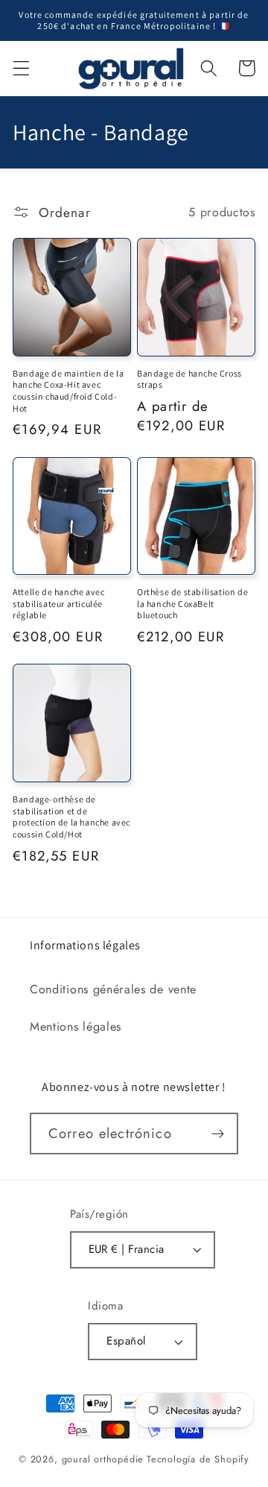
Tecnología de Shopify (198, 1459)
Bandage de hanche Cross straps (189, 379)
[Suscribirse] (218, 1133)
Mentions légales (75, 1026)
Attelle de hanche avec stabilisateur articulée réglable (58, 603)
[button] (21, 68)
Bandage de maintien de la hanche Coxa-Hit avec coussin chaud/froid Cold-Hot (68, 391)
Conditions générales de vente (113, 989)
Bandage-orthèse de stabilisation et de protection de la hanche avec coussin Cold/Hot (71, 816)
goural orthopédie (103, 1459)
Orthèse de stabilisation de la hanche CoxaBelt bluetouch (192, 603)
